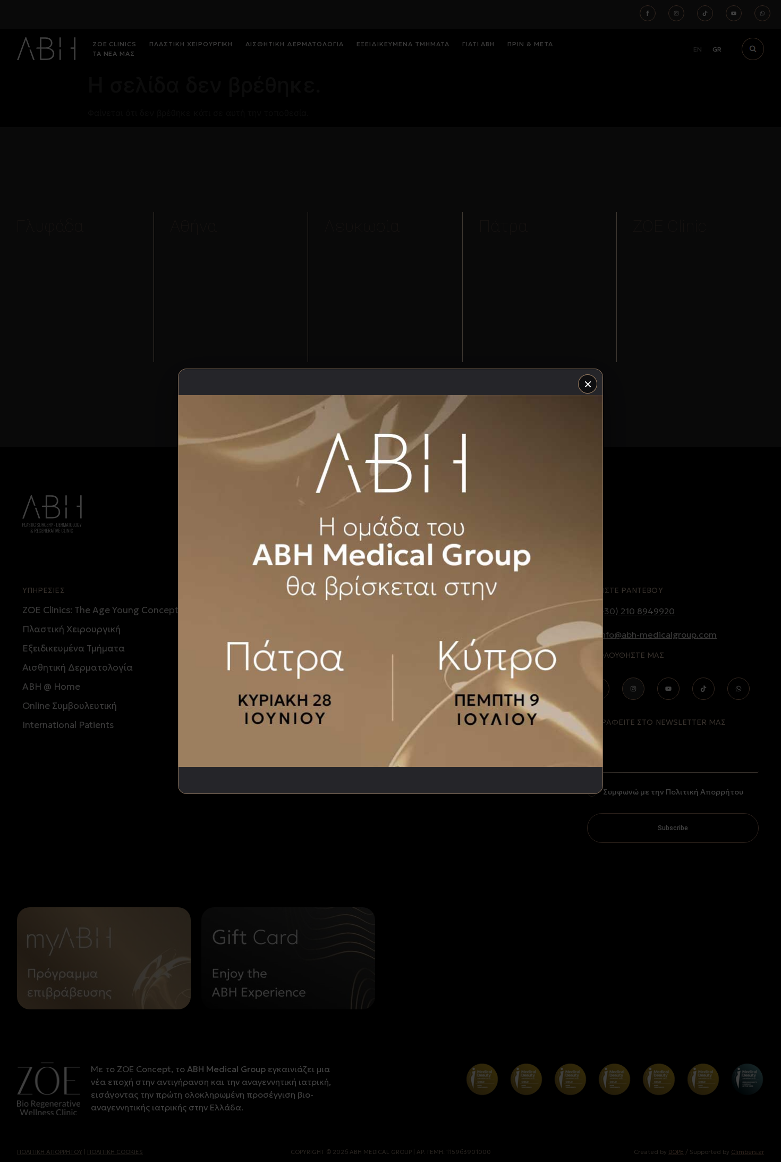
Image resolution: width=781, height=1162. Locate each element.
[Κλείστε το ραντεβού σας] (390, 581)
